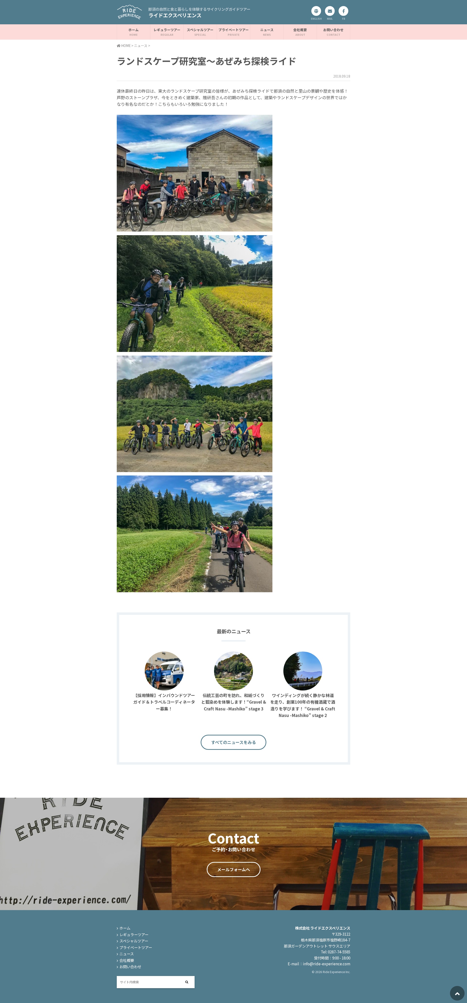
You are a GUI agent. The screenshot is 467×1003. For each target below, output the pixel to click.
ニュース (267, 29)
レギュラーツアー (166, 29)
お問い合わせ (333, 29)
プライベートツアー (233, 29)
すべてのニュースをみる (233, 742)
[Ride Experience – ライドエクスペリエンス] (129, 16)
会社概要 (300, 29)
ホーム (133, 29)
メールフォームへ (233, 869)
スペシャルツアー (200, 29)
